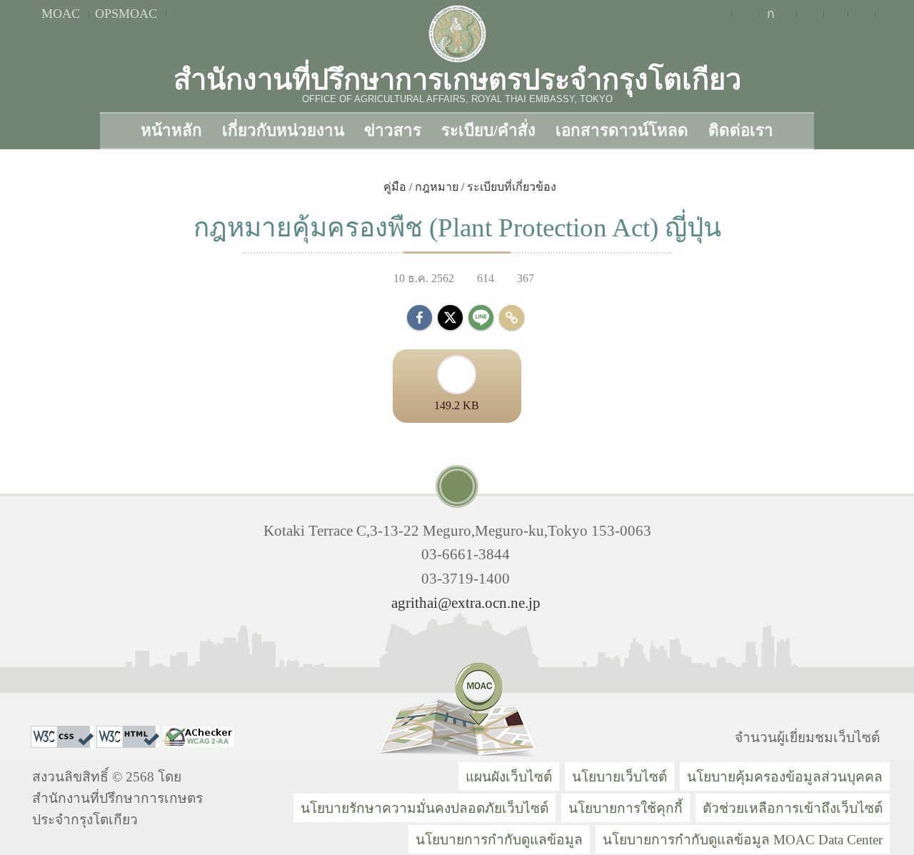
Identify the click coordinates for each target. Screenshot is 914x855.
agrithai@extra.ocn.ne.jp (466, 602)
